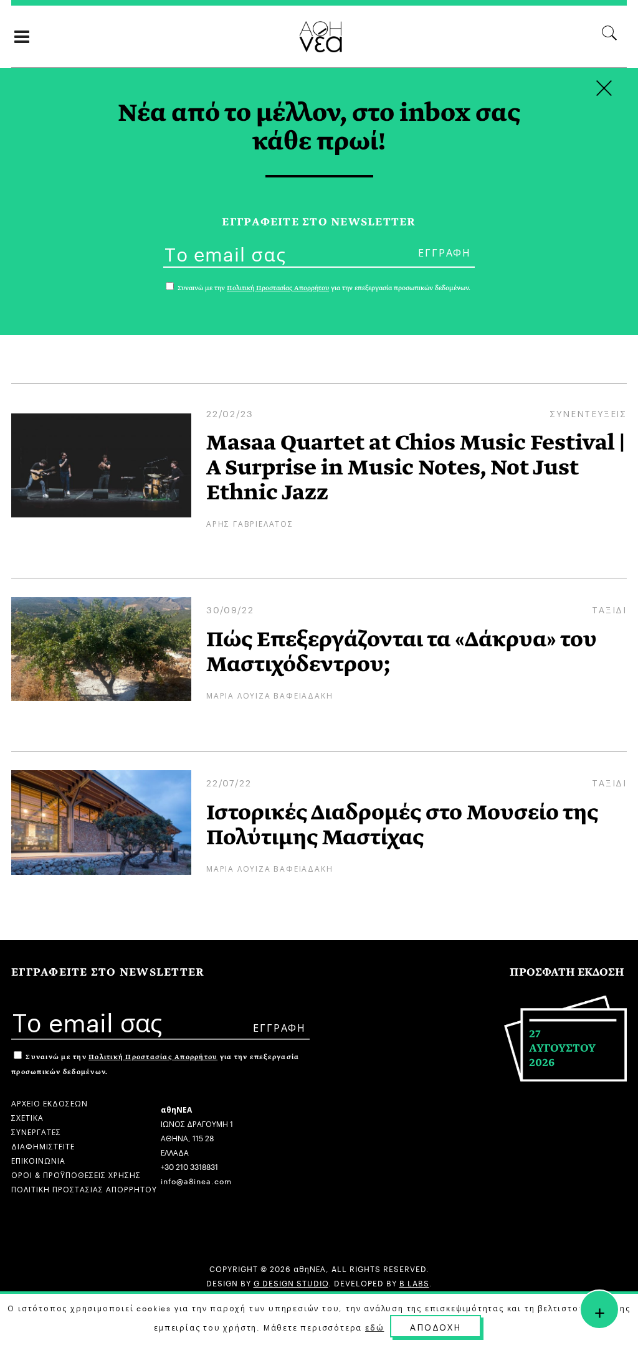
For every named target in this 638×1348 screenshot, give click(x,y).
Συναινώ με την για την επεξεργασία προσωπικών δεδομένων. (323, 288)
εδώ (374, 1326)
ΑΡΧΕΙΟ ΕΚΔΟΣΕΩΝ (49, 1102)
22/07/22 (228, 782)
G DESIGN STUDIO (291, 1282)
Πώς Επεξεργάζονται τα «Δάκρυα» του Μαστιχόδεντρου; (401, 652)
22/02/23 (229, 413)
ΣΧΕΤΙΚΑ (27, 1117)
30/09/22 (230, 609)
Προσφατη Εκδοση (567, 972)
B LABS (414, 1282)
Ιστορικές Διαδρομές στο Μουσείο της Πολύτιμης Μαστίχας (402, 825)
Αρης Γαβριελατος (249, 523)
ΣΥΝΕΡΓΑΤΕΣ (36, 1131)
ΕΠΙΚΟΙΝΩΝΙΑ (38, 1160)
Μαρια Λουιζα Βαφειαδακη (269, 694)
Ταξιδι (609, 609)
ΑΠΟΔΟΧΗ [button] (435, 1326)
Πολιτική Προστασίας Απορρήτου (152, 1057)
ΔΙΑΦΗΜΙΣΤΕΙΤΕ (43, 1145)
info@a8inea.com (196, 1180)
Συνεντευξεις (588, 413)
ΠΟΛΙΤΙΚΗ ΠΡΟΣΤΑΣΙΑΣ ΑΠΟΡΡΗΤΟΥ (84, 1188)
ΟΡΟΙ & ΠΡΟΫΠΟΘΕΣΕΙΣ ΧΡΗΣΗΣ (76, 1174)
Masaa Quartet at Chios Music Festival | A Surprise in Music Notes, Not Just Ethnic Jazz (415, 467)
